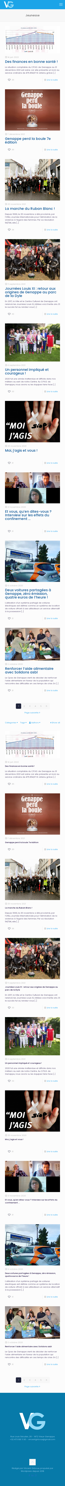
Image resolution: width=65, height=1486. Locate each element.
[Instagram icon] (36, 1475)
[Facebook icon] (29, 1475)
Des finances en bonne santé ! (31, 61)
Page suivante (31, 712)
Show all (56, 722)
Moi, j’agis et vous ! (21, 450)
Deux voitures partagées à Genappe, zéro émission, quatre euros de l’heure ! (28, 594)
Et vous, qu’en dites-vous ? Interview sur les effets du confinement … (28, 515)
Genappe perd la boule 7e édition (28, 140)
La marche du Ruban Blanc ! (30, 208)
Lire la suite (52, 79)
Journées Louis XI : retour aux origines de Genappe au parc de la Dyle (30, 292)
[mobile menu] (60, 4)
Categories (10, 722)
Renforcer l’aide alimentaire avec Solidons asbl (29, 670)
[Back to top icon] (32, 1462)
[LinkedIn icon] (32, 1475)
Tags (22, 722)
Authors (35, 722)
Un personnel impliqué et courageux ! (27, 371)
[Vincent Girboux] (8, 4)
